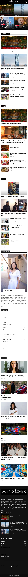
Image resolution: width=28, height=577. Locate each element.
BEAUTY (4, 317)
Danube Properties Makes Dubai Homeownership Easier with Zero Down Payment (18, 523)
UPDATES (5, 346)
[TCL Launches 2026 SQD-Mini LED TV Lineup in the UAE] (14, 429)
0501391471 (23, 566)
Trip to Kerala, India (14, 240)
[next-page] (4, 102)
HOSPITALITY (6, 336)
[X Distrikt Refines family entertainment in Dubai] (14, 470)
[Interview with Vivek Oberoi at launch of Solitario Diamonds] (5, 220)
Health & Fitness (6, 332)
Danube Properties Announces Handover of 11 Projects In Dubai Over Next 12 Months (18, 75)
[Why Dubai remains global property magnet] (21, 24)
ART (4, 315)
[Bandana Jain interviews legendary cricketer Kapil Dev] (14, 205)
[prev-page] (2, 102)
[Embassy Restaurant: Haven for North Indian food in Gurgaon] (5, 169)
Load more (13, 482)
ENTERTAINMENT (7, 324)
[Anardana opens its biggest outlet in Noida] (7, 10)
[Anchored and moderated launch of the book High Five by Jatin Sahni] (5, 235)
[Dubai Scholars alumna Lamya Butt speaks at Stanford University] (5, 89)
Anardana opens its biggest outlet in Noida (11, 51)
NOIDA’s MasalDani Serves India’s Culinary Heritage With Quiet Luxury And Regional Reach (18, 162)
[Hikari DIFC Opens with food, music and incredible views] (5, 148)
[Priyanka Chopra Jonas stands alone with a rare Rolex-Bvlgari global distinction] (14, 408)
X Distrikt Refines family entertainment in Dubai (12, 478)
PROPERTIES (2, 24)
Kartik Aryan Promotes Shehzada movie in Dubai (13, 196)
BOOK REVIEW (6, 320)
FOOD (4, 329)
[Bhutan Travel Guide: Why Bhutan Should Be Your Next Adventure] (5, 97)
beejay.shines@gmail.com (10, 566)
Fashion (4, 327)
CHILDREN (5, 322)
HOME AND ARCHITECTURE (9, 334)
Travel (4, 344)
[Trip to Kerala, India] (5, 242)
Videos (4, 349)
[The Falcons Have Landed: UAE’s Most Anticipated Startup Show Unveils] (14, 449)
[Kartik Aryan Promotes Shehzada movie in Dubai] (14, 188)
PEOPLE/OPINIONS (7, 339)
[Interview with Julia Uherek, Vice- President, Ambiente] (5, 227)
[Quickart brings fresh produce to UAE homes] (5, 155)
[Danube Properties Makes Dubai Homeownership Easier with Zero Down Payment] (21, 10)
